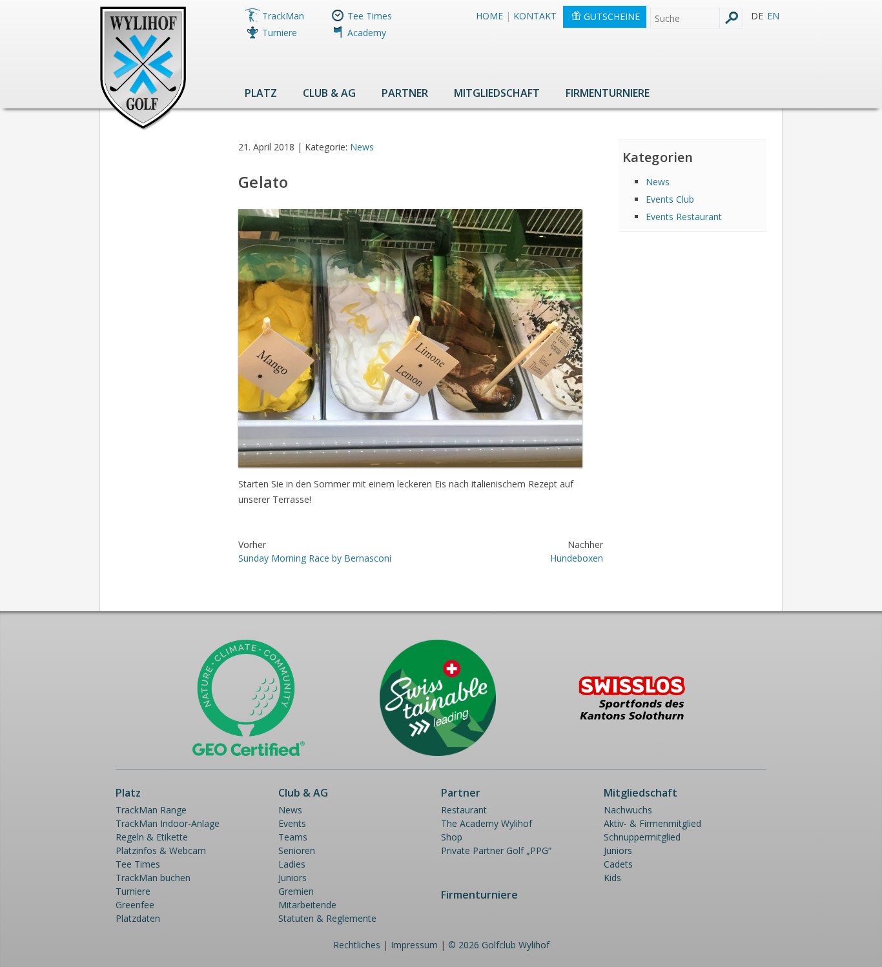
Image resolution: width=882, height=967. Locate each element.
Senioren (296, 850)
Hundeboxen (576, 558)
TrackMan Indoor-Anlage (168, 823)
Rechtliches (356, 945)
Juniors (292, 877)
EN (773, 16)
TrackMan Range (151, 810)
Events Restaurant (684, 216)
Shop (451, 837)
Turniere (279, 32)
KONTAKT (535, 16)
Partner (405, 93)
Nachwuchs (628, 810)
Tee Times (369, 16)
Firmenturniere (608, 93)
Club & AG (329, 93)
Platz (261, 93)
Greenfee (135, 905)
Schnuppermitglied (642, 837)
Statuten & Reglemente (327, 918)
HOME (489, 16)
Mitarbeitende (307, 905)
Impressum (414, 945)
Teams (292, 837)
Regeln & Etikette (152, 837)
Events (292, 823)
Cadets (618, 864)
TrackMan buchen (153, 877)
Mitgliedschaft (497, 93)
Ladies (291, 864)
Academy (366, 32)
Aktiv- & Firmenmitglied (652, 823)
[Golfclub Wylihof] (143, 128)
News (362, 147)
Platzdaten (138, 918)
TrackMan (283, 16)
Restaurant (464, 810)
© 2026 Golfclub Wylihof (498, 945)
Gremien (296, 891)
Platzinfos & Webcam (161, 850)
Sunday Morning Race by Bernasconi (314, 558)
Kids (612, 877)
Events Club (670, 199)
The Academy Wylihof (486, 823)
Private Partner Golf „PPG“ (496, 850)
